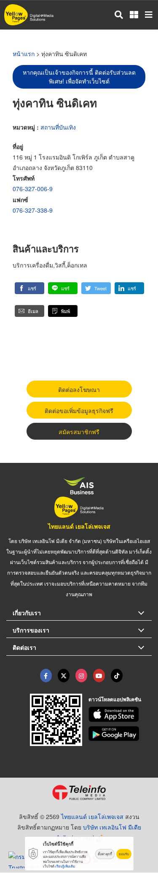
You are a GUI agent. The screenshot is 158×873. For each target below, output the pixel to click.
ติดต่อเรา (24, 647)
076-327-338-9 (33, 210)
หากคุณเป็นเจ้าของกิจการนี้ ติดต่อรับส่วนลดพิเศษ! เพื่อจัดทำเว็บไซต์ (79, 76)
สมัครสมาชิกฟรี (79, 431)
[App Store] (120, 714)
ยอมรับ (124, 853)
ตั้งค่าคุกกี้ (105, 853)
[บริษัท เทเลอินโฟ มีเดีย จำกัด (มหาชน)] (79, 792)
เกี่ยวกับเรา (27, 612)
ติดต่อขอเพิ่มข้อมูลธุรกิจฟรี (79, 410)
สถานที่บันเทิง (58, 127)
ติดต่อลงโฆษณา (79, 389)
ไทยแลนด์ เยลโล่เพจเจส (79, 526)
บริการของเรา (31, 630)
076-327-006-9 (33, 188)
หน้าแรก (24, 53)
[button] (29, 288)
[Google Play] (120, 733)
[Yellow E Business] (46, 675)
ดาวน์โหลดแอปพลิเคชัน (114, 699)
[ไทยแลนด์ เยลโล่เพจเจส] (64, 675)
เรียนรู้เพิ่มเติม (65, 866)
